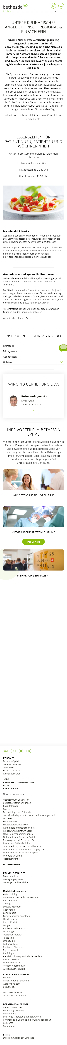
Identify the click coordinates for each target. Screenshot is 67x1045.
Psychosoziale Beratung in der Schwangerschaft (27, 1019)
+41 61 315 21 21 (11, 770)
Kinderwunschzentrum (14, 928)
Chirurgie (7, 903)
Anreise (7, 977)
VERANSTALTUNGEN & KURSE (19, 782)
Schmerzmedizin (11, 962)
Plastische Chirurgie (13, 947)
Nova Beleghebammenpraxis (18, 833)
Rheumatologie (11, 959)
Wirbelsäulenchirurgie (14, 968)
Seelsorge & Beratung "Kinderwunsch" (22, 1016)
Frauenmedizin (11, 876)
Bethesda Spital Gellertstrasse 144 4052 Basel (12, 764)
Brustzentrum (10, 900)
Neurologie (8, 931)
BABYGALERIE (10, 788)
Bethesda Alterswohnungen (17, 802)
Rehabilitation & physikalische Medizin (22, 956)
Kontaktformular (11, 773)
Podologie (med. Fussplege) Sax (19, 840)
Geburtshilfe (9, 909)
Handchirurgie (10, 919)
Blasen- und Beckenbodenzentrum (20, 897)
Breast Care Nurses (12, 1007)
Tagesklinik (8, 937)
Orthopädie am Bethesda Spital (19, 836)
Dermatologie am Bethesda (17, 812)
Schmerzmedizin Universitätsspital (20, 852)
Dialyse (6, 925)
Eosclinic (7, 809)
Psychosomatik (10, 950)
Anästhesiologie (11, 894)
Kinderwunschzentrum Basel (17, 830)
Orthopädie (9, 940)
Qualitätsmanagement (14, 995)
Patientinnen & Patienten (16, 980)
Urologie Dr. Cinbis (12, 855)
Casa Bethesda (10, 805)
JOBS (6, 779)
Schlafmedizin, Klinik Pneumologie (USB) (24, 849)
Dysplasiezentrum (12, 906)
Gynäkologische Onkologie (16, 915)
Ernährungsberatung (13, 1010)
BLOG (6, 785)
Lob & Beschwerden (13, 992)
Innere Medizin (10, 922)
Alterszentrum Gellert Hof (16, 799)
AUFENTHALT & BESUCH (16, 974)
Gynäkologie (9, 912)
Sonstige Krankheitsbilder (16, 882)
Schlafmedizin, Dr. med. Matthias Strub (22, 846)
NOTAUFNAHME (11, 864)
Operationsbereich (12, 934)
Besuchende (9, 986)
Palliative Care (10, 943)
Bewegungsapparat (13, 879)
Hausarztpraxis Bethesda (15, 824)
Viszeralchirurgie (11, 858)
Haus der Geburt (11, 821)
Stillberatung (9, 1013)
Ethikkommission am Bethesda (18, 1037)
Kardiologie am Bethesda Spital (19, 827)
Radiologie (8, 953)
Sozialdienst (9, 1025)
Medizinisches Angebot (15, 891)
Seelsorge (8, 1022)
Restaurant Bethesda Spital (17, 843)
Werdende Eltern (11, 983)
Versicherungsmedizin (14, 965)
